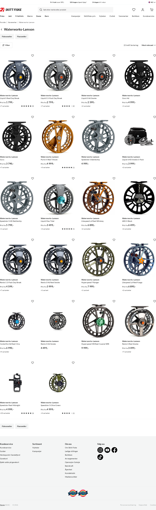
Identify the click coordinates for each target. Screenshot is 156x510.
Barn (47, 16)
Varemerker (123, 16)
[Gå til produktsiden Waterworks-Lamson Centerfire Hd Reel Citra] (17, 321)
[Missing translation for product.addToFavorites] (32, 55)
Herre (30, 16)
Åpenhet (68, 469)
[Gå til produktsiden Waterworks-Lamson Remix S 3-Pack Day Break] (17, 260)
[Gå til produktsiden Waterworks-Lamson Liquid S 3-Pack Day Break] (58, 75)
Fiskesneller (7, 36)
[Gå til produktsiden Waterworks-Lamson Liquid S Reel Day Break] (17, 75)
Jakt (10, 16)
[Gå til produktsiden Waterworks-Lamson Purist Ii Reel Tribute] (58, 137)
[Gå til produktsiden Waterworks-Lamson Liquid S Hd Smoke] (98, 75)
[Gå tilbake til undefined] (2, 29)
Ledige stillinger (71, 451)
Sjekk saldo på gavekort (9, 462)
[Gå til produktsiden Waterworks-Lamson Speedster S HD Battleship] (17, 198)
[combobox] (75, 9)
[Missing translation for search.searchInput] (40, 10)
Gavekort (4, 459)
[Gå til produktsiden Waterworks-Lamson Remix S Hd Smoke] (58, 321)
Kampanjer (75, 16)
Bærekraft (69, 466)
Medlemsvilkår (71, 477)
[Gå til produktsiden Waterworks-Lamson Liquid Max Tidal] (58, 198)
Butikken (135, 16)
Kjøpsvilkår (143, 505)
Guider (3, 451)
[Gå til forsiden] (11, 10)
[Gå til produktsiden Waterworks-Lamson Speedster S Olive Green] (58, 382)
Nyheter (102, 16)
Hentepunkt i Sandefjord (10, 455)
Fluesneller (21, 36)
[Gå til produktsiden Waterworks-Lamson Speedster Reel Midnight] (17, 382)
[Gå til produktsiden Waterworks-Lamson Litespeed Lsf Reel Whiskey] (98, 198)
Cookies (153, 505)
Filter (7, 45)
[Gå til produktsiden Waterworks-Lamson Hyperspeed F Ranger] (98, 260)
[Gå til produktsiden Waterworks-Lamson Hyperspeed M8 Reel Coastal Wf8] (98, 321)
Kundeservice (148, 16)
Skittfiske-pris (89, 16)
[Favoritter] (134, 10)
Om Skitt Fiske (71, 448)
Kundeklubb (70, 473)
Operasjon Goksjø (72, 462)
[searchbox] (77, 9)
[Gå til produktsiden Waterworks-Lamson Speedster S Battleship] (98, 137)
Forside (3, 22)
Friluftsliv (19, 16)
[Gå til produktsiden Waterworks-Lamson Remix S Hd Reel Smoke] (58, 260)
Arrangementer (71, 459)
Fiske (2, 16)
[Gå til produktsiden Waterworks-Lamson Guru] (17, 137)
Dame (38, 16)
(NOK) (5, 505)
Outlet (112, 16)
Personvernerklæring (128, 505)
